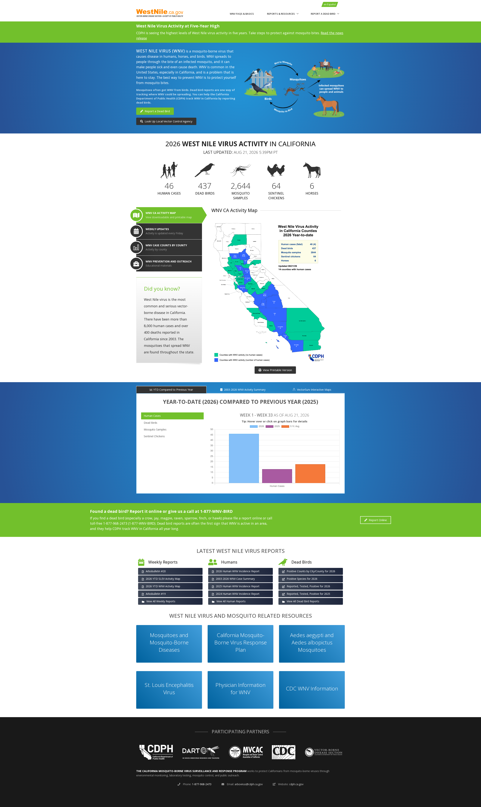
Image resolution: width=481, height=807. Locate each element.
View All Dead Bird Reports (302, 601)
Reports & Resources (281, 13)
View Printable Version (277, 370)
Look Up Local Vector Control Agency (168, 121)
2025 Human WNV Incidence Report (237, 586)
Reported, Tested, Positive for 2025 (308, 594)
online (155, 511)
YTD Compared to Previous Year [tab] (173, 389)
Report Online (377, 520)
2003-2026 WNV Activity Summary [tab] (244, 389)
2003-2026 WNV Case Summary (235, 578)
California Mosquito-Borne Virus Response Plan (240, 642)
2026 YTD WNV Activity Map (162, 586)
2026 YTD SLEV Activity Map (162, 578)
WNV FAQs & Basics (242, 13)
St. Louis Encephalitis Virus (169, 688)
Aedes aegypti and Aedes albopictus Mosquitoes (312, 642)
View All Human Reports (231, 601)
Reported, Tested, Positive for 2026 (308, 586)
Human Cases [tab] (152, 416)
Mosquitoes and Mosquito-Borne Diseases (169, 642)
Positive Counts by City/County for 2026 (310, 571)
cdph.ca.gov (296, 784)
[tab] (169, 215)
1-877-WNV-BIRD (216, 511)
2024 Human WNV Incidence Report (237, 594)
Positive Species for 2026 (301, 578)
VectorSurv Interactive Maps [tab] (313, 389)
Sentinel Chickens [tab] (154, 436)
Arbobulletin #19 (155, 594)
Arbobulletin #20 (155, 571)
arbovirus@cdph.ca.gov (249, 784)
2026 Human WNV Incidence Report (237, 571)
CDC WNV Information (312, 688)
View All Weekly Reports (160, 601)
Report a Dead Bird (323, 13)
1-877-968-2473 (201, 784)
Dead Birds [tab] (150, 422)
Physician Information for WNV (240, 688)
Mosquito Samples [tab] (155, 429)
